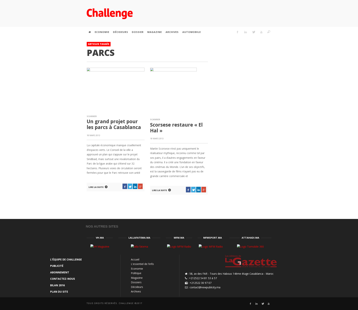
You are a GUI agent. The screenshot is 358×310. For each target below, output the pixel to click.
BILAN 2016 (57, 285)
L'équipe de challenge (66, 259)
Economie (137, 268)
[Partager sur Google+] (140, 186)
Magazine (137, 278)
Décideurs (137, 287)
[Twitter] (253, 32)
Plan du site (59, 291)
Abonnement (59, 272)
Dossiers (136, 282)
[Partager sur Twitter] (130, 186)
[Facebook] (237, 32)
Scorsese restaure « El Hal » (176, 127)
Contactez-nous (62, 278)
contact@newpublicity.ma (205, 287)
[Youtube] (261, 32)
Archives (136, 291)
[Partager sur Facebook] (125, 186)
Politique (136, 273)
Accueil (135, 259)
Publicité (56, 266)
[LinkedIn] (245, 32)
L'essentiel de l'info (142, 264)
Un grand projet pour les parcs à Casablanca (114, 124)
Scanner (92, 116)
